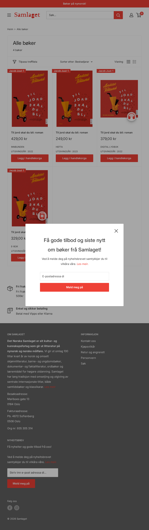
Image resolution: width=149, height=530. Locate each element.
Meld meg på (74, 287)
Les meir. (82, 264)
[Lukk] (116, 230)
